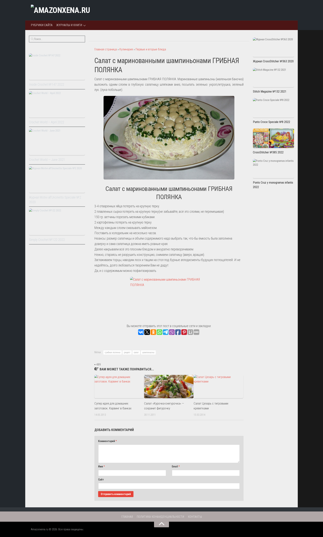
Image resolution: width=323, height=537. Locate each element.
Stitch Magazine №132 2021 (269, 91)
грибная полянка (112, 352)
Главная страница (105, 49)
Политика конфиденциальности (160, 517)
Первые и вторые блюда (151, 49)
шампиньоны (148, 352)
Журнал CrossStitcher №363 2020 (273, 61)
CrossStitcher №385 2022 (268, 152)
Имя (101, 466)
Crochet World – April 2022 (46, 122)
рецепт (127, 352)
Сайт (101, 479)
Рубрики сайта (42, 25)
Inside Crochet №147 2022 (46, 84)
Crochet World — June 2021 (47, 160)
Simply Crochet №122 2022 (47, 240)
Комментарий (107, 441)
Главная (127, 517)
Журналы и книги (69, 25)
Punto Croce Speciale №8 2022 (271, 122)
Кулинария (126, 49)
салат (136, 352)
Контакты (195, 517)
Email (176, 466)
